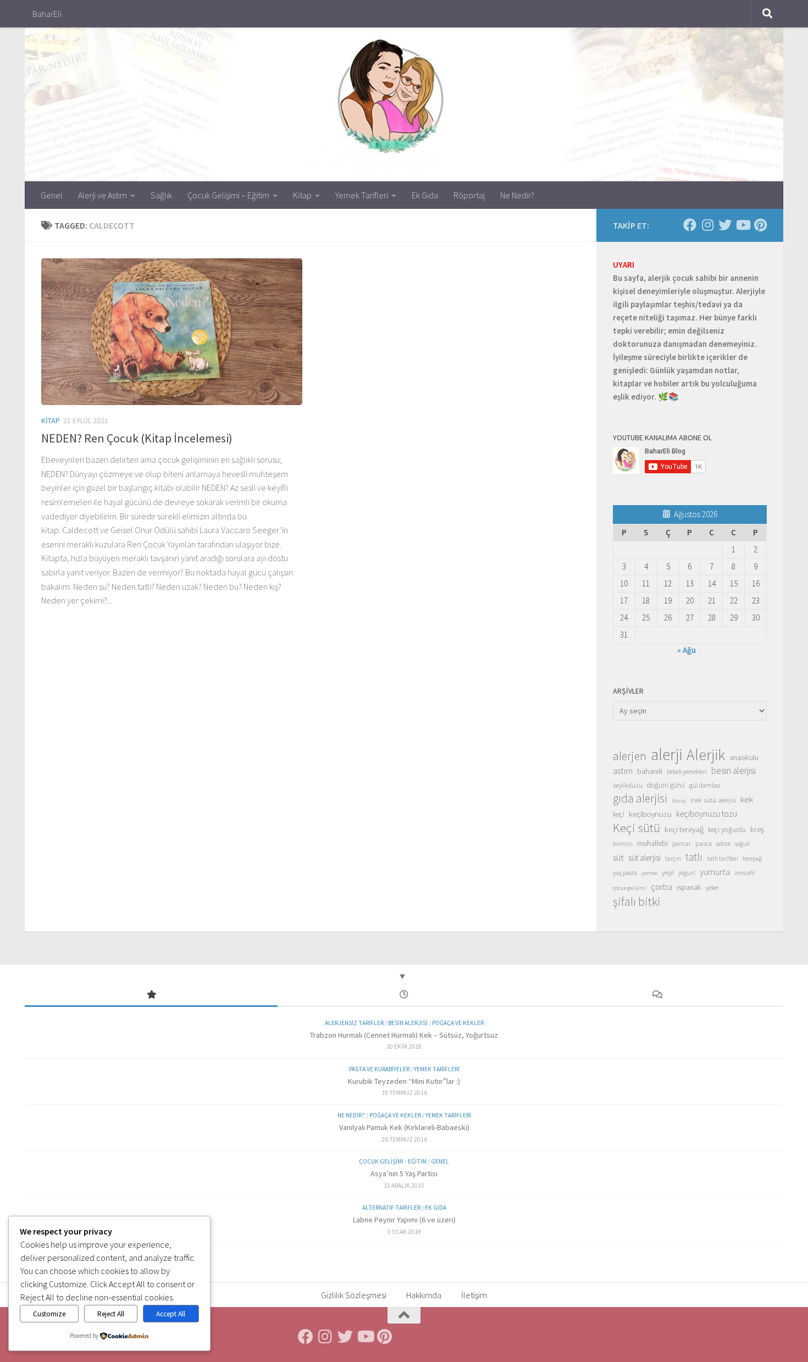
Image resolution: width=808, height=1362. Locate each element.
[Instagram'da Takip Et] (707, 224)
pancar (681, 844)
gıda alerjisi (640, 798)
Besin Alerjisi (408, 1023)
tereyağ (752, 858)
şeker (712, 888)
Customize (49, 1314)
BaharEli (47, 13)
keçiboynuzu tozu (706, 814)
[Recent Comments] (656, 995)
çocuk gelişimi (629, 888)
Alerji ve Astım (102, 195)
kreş (757, 829)
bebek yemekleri (687, 772)
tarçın (673, 858)
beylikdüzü (628, 785)
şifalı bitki (637, 901)
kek (746, 799)
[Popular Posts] (151, 995)
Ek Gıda (425, 195)
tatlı (693, 856)
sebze (723, 843)
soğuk (742, 844)
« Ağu (686, 650)
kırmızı (623, 843)
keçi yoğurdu (727, 829)
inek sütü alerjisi (713, 799)
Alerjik (706, 755)
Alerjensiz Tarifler (354, 1023)
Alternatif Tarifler (391, 1207)
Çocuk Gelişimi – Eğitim (228, 195)
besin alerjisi (733, 771)
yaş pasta (625, 872)
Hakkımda (423, 1294)
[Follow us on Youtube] (742, 224)
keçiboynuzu (650, 814)
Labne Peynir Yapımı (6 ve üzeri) (404, 1220)
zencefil (744, 872)
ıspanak (689, 887)
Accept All (170, 1314)
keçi (618, 814)
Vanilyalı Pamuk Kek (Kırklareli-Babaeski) (404, 1127)
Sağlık (161, 195)
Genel (52, 195)
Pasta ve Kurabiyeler (379, 1069)
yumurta (715, 871)
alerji (666, 754)
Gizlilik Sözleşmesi (353, 1294)
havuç (679, 800)
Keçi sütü (636, 827)
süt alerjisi (644, 857)
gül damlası (705, 785)
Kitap (302, 195)
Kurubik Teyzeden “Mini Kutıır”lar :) (404, 1081)
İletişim (474, 1294)
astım (623, 770)
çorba (661, 886)
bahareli (649, 771)
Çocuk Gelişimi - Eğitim (393, 1161)
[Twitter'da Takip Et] (725, 224)
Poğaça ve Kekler (458, 1023)
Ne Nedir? (517, 195)
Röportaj (469, 195)
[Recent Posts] (404, 995)
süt (618, 857)
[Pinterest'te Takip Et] (760, 224)
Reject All (110, 1314)
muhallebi (652, 843)
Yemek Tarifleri (361, 195)
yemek (649, 873)
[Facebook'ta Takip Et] (689, 224)
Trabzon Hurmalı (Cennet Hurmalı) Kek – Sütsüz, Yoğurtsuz (404, 1035)
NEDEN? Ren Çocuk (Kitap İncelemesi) (137, 438)
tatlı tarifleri (722, 858)
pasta (703, 843)
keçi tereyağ (684, 829)
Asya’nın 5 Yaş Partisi (404, 1173)
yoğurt (686, 873)
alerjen (629, 756)
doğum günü (666, 785)
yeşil (668, 872)
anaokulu (744, 757)
